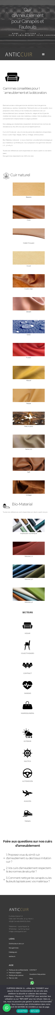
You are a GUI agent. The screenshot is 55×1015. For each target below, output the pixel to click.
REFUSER (35, 1011)
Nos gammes (13, 948)
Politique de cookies (16, 975)
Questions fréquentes (37, 974)
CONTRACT (27, 673)
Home (15, 33)
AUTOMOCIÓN (27, 781)
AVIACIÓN (27, 801)
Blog (31, 978)
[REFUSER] (51, 1000)
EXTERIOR (27, 741)
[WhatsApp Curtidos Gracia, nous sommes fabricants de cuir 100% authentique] (32, 983)
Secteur (30, 33)
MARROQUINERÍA (27, 713)
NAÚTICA (27, 761)
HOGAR (27, 633)
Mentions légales (15, 973)
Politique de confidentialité (18, 970)
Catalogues (13, 952)
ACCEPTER (22, 1011)
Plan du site (13, 978)
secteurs (12, 956)
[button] (7, 1008)
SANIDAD (27, 693)
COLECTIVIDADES (27, 653)
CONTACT (33, 970)
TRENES (28, 821)
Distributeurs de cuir (16, 944)
